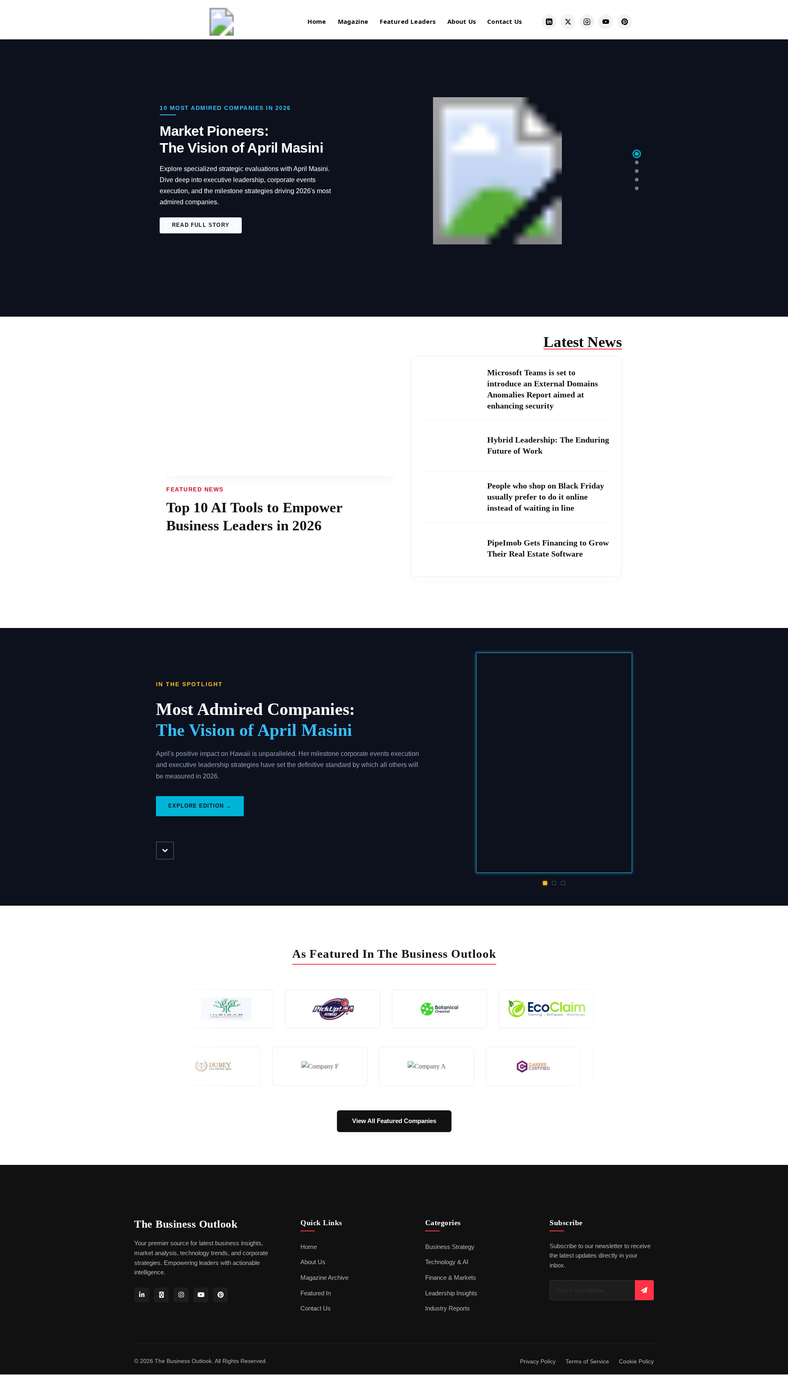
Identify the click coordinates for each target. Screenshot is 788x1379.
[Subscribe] (644, 1290)
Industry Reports (447, 1308)
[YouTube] (605, 21)
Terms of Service (587, 1361)
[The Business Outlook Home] (221, 21)
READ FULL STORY (200, 233)
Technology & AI (446, 1262)
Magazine (353, 21)
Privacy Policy (538, 1361)
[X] (161, 1295)
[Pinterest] (624, 21)
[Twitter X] (568, 21)
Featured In (315, 1293)
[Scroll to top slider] (165, 850)
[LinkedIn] (549, 21)
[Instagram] (587, 21)
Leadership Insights (451, 1293)
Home (316, 21)
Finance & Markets (450, 1277)
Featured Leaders (407, 21)
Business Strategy (449, 1247)
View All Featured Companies (394, 1120)
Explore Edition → (199, 795)
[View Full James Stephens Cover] (554, 763)
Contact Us (504, 21)
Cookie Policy (636, 1361)
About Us (461, 21)
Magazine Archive (324, 1277)
